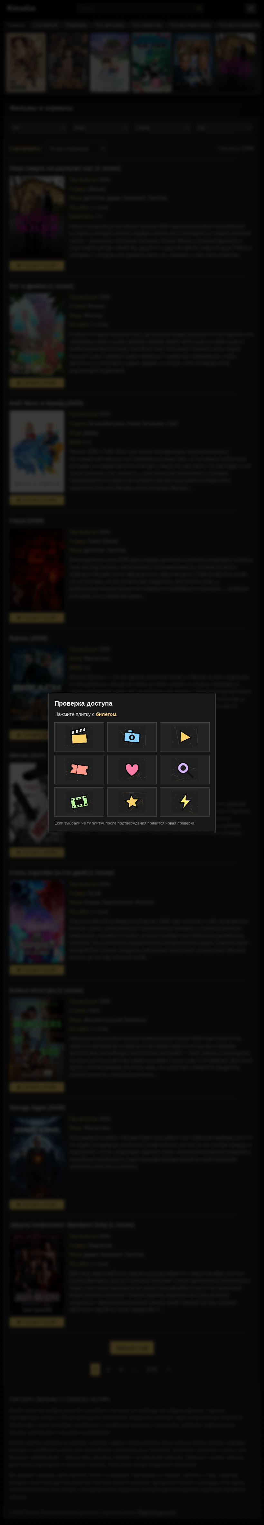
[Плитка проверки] (79, 737)
